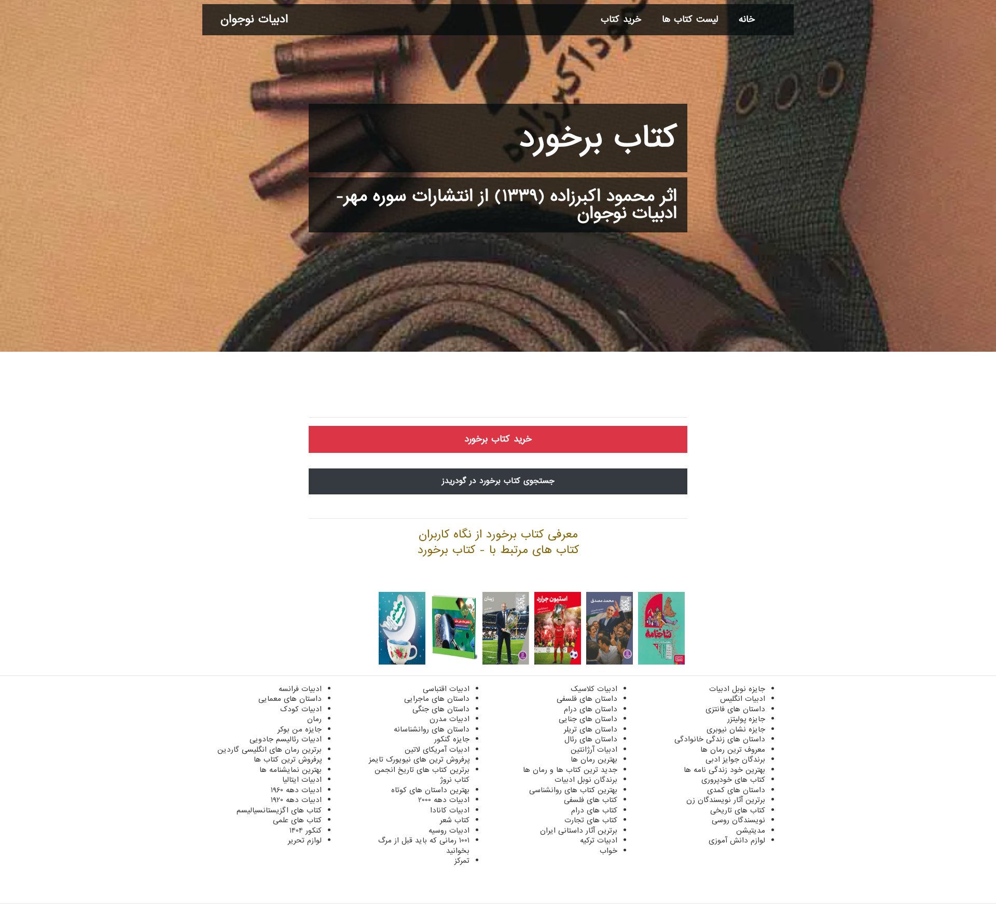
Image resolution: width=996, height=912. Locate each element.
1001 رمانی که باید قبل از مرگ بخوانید (423, 845)
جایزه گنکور (451, 739)
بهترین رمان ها (594, 759)
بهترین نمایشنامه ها (290, 770)
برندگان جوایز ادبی (735, 759)
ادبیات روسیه (448, 830)
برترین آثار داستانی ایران (578, 830)
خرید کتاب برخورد (498, 439)
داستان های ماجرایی (436, 698)
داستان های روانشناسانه (431, 729)
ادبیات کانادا (449, 810)
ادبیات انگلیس (742, 698)
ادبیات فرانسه (300, 689)
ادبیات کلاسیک (594, 689)
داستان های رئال (590, 739)
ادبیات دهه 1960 (296, 790)
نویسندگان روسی (738, 820)
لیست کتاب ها (690, 19)
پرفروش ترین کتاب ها (288, 759)
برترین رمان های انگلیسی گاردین (269, 749)
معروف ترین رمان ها (732, 749)
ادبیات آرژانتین (594, 749)
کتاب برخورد (598, 138)
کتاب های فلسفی (590, 800)
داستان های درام (590, 709)
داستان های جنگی (440, 709)
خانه (747, 19)
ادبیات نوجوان (254, 19)
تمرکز (461, 860)
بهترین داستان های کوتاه (430, 790)
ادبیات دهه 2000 (443, 800)
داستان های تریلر (590, 729)
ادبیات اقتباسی (446, 689)
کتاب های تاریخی (737, 810)
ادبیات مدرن (449, 719)
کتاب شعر (454, 820)
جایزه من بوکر (300, 729)
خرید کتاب (621, 19)
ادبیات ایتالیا (302, 779)
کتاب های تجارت (590, 820)
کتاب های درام (594, 810)
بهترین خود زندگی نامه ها (724, 770)
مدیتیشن (750, 830)
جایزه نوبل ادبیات (737, 689)
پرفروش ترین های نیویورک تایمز (419, 759)
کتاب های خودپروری (733, 779)
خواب (608, 850)
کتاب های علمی (297, 820)
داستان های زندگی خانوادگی (719, 739)
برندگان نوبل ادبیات (586, 779)
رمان (314, 719)
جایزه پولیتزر (746, 719)
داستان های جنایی (588, 719)
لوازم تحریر (305, 840)
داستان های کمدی (736, 790)
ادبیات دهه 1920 (296, 800)
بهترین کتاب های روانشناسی (573, 790)
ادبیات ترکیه (598, 840)
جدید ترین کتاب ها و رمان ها (570, 770)
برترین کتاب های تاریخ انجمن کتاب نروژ (422, 775)
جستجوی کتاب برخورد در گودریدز (498, 481)
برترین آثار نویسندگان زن (725, 800)
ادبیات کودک (301, 709)
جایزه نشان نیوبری (736, 729)
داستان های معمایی (290, 698)
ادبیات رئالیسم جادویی (286, 739)
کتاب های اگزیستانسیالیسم (279, 810)
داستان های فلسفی (587, 698)
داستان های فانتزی (735, 709)
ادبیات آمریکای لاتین (437, 749)
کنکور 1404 (305, 830)
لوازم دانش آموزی (737, 840)
